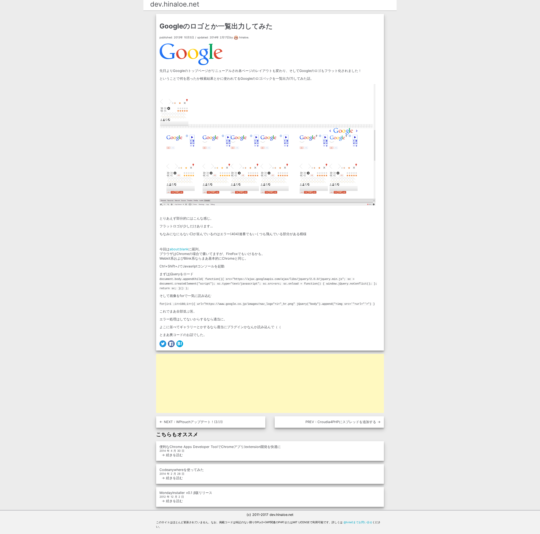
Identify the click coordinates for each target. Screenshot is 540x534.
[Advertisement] (270, 383)
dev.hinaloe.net (174, 4)
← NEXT (191, 422)
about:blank (179, 249)
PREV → (343, 422)
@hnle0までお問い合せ (358, 522)
